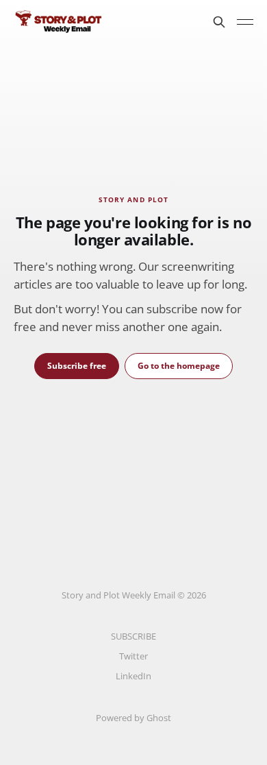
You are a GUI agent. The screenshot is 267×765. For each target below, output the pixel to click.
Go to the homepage (179, 366)
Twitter (133, 656)
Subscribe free (76, 366)
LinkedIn (133, 676)
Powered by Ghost (133, 718)
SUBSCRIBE (133, 636)
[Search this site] (219, 22)
